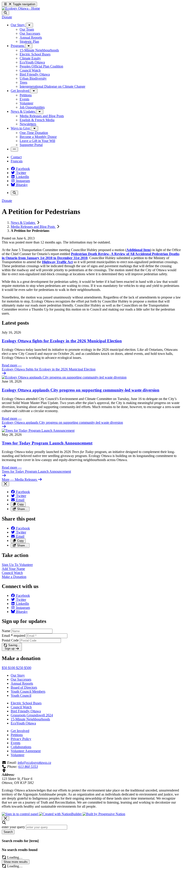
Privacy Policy (21, 739)
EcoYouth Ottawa (23, 723)
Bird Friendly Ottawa (26, 711)
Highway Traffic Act (57, 262)
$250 (20, 668)
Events (15, 743)
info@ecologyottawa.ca (34, 762)
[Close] (5, 484)
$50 (5, 668)
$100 (12, 668)
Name (6, 631)
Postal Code (10, 640)
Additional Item (138, 250)
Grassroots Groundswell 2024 (32, 715)
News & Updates (23, 222)
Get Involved (20, 731)
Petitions (17, 735)
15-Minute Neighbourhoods (30, 719)
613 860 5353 (28, 766)
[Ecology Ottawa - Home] (21, 8)
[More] (29, 25)
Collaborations (21, 747)
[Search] (5, 13)
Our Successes (21, 679)
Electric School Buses (26, 703)
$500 (27, 668)
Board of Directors (24, 687)
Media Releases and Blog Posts (33, 227)
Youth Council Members (28, 691)
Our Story (18, 675)
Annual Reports (22, 683)
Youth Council (21, 695)
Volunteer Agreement (26, 751)
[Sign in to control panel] (20, 814)
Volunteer (17, 755)
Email (13, 635)
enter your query (13, 827)
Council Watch (21, 707)
